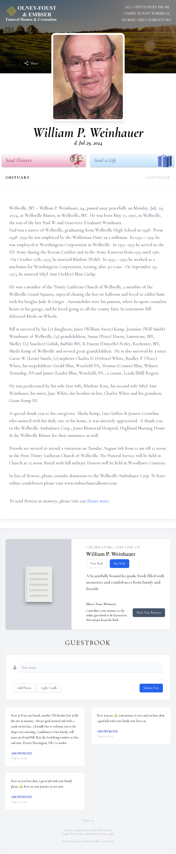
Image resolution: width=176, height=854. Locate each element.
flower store (98, 501)
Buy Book (119, 563)
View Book (96, 563)
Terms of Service (98, 833)
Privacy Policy (77, 833)
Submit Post (151, 688)
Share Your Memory (149, 612)
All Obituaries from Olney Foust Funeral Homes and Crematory (146, 13)
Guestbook (158, 177)
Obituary (18, 177)
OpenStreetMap (92, 841)
